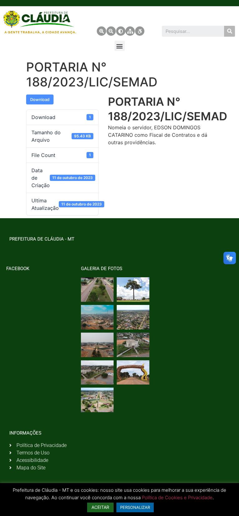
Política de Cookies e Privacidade (177, 497)
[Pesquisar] (229, 31)
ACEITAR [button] (100, 507)
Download (39, 99)
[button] (120, 46)
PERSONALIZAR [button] (135, 507)
